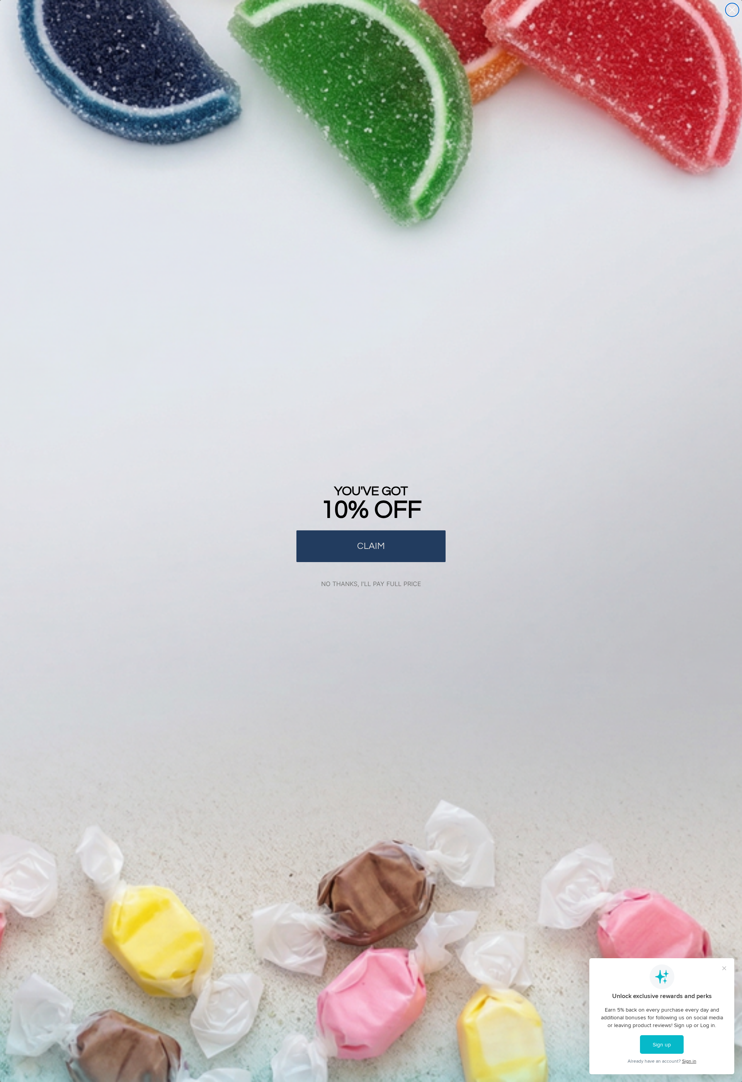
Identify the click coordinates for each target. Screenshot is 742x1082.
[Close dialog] (732, 10)
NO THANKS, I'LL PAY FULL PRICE (371, 584)
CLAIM (371, 546)
